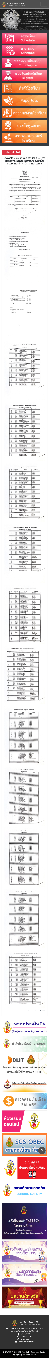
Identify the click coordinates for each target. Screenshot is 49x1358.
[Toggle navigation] (43, 4)
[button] (3, 19)
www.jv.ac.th (26, 1339)
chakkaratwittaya (26, 1341)
